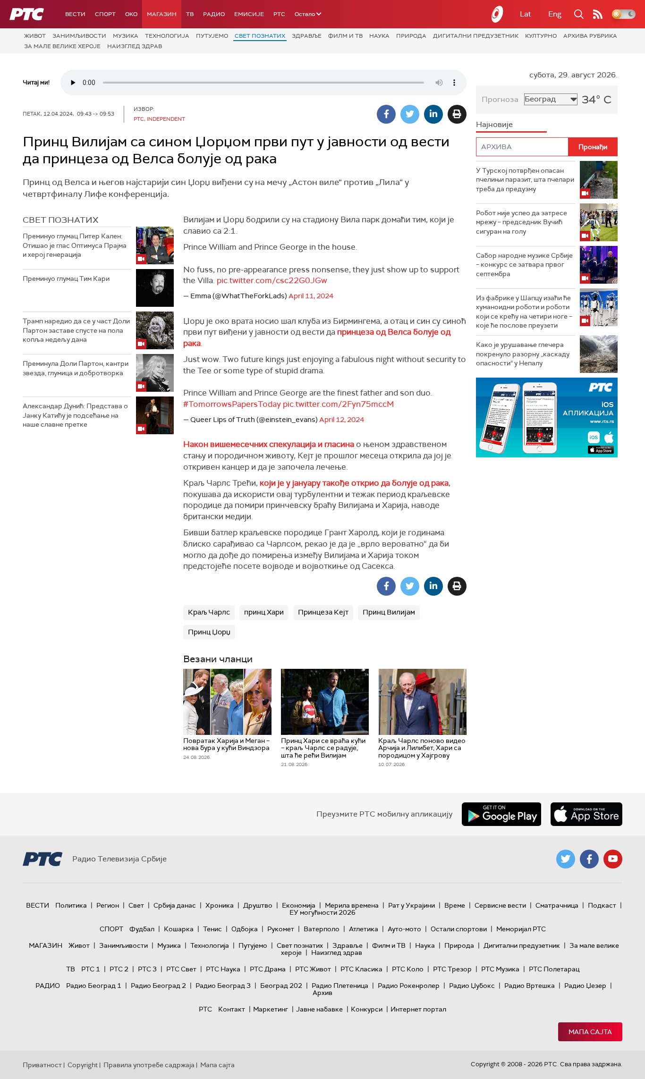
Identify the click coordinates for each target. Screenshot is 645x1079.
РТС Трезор (452, 969)
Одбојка (244, 929)
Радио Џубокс (472, 985)
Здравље (307, 36)
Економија (298, 905)
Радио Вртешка (529, 985)
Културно (541, 36)
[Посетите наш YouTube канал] (612, 859)
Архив (322, 992)
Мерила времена (352, 905)
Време (454, 905)
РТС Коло (408, 969)
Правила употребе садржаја (149, 1065)
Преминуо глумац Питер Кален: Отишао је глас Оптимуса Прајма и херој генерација (75, 245)
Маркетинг (270, 1009)
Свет (136, 905)
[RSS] (597, 14)
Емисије (249, 14)
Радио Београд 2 (158, 985)
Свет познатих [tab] (61, 220)
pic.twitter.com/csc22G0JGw (272, 280)
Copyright (83, 1065)
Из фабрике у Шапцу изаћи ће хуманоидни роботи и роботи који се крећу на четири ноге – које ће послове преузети (524, 312)
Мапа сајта (590, 1032)
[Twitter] (409, 114)
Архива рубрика (590, 36)
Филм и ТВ (345, 36)
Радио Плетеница (340, 985)
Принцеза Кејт (323, 612)
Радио (214, 14)
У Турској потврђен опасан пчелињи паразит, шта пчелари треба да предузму (525, 179)
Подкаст (602, 905)
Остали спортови (459, 929)
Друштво (257, 905)
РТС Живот (313, 969)
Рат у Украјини (411, 905)
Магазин (162, 14)
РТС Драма (268, 969)
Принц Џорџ (209, 632)
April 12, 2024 (341, 419)
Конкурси (366, 1009)
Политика (71, 905)
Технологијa (167, 36)
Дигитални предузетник (475, 36)
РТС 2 (119, 969)
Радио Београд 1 (93, 985)
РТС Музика (500, 969)
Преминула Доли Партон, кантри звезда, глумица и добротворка (75, 368)
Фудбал (141, 929)
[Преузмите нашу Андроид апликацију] (501, 814)
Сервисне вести (500, 905)
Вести (75, 14)
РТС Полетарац (554, 969)
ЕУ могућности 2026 (322, 912)
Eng (554, 14)
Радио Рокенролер (409, 985)
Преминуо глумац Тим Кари (66, 278)
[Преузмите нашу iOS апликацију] (586, 814)
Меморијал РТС (521, 929)
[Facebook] (386, 114)
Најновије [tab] (494, 124)
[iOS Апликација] (547, 417)
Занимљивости (79, 36)
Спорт (105, 14)
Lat (525, 14)
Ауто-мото (404, 929)
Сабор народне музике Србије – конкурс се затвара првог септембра (524, 264)
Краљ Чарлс (209, 612)
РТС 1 (90, 969)
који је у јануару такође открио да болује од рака (354, 483)
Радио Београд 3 (223, 985)
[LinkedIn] (433, 114)
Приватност (42, 1065)
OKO (131, 14)
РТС (279, 14)
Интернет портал (418, 1009)
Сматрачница (556, 905)
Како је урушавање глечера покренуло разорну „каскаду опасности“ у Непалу (522, 353)
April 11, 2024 (311, 296)
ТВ (190, 14)
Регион (107, 905)
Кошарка (179, 929)
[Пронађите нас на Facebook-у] (589, 859)
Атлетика (363, 929)
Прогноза (500, 99)
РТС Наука (223, 969)
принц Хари (264, 612)
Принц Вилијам (389, 612)
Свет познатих (260, 36)
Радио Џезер (585, 985)
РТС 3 (147, 969)
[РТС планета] (497, 14)
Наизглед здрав (134, 46)
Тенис (212, 929)
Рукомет (280, 929)
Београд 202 (281, 985)
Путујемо (212, 36)
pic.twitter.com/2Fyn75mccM (338, 404)
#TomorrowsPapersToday (232, 404)
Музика (125, 36)
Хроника (219, 905)
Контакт (231, 1009)
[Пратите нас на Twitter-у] (565, 859)
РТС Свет (181, 969)
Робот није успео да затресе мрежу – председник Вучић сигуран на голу (521, 222)
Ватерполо (321, 929)
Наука (379, 36)
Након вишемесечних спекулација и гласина (268, 444)
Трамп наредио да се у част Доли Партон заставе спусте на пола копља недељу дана (76, 330)
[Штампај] (457, 114)
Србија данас (174, 905)
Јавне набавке (319, 1009)
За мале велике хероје (62, 46)
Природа (411, 36)
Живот (35, 36)
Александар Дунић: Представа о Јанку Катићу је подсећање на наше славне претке (75, 415)
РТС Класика (361, 969)
